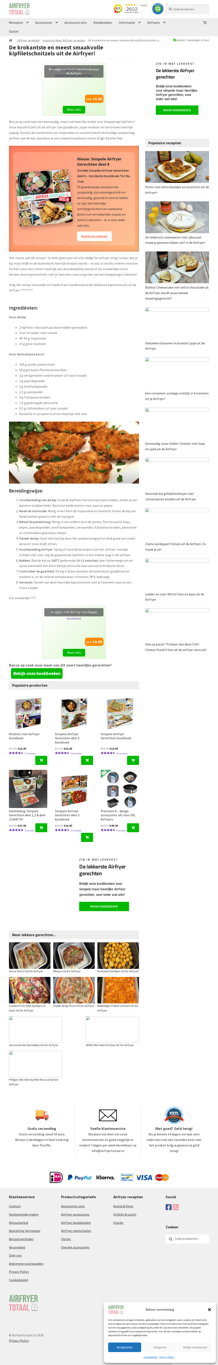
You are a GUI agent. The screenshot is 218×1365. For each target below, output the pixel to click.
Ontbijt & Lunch (124, 1214)
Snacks (118, 1223)
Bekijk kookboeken (104, 906)
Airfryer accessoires (75, 1214)
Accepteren (124, 1347)
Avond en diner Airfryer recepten (64, 40)
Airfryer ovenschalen (76, 1231)
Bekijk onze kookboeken (36, 673)
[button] (209, 1309)
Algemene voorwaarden (26, 1263)
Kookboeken (102, 22)
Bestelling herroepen (24, 1231)
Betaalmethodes (21, 1239)
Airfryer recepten (28, 40)
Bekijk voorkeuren (195, 1347)
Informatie (127, 22)
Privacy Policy (166, 1357)
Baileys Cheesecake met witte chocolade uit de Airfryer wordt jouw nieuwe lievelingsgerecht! (177, 292)
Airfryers (153, 22)
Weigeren (159, 1347)
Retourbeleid (18, 1223)
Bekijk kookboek (94, 236)
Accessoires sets (73, 1206)
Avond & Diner (123, 1206)
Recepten (16, 22)
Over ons (15, 1255)
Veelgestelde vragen (24, 1214)
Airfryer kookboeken (76, 1223)
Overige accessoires (75, 1247)
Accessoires (43, 22)
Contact (15, 1206)
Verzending (17, 1247)
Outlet (14, 31)
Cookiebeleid (150, 1357)
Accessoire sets (76, 22)
